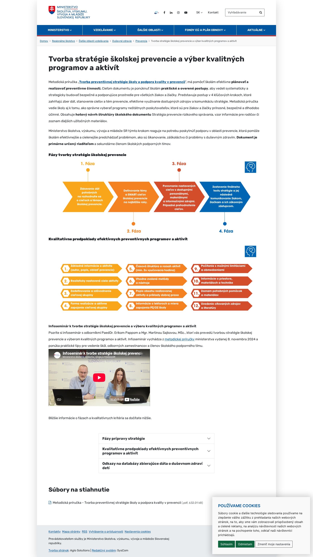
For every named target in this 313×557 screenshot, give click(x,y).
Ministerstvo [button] (58, 30)
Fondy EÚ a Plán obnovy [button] (204, 30)
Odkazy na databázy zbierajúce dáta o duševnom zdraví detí (152, 465)
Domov (44, 41)
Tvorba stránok (59, 550)
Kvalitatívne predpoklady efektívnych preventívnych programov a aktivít (150, 451)
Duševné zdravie (122, 41)
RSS (84, 531)
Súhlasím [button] (226, 544)
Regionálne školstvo (63, 41)
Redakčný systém (104, 550)
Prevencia (141, 41)
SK (198, 12)
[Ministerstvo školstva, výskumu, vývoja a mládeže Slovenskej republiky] (69, 12)
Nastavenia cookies (138, 531)
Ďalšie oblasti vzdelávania (93, 41)
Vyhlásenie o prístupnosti (106, 531)
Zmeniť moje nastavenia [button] (274, 544)
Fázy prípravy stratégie (123, 438)
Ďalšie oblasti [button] (148, 30)
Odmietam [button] (245, 544)
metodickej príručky (180, 339)
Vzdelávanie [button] (103, 30)
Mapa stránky (71, 531)
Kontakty (55, 531)
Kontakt (213, 12)
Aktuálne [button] (255, 30)
